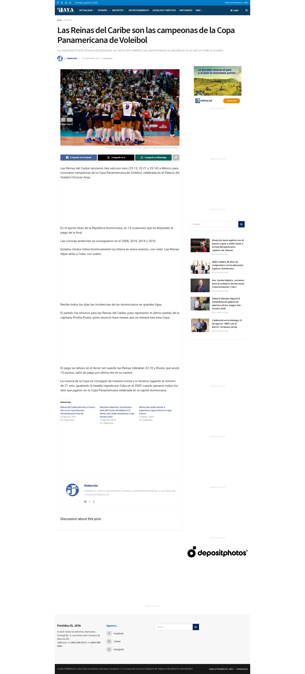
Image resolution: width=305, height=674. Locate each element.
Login (235, 10)
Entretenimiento (139, 10)
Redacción (72, 58)
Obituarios (185, 10)
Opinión (102, 10)
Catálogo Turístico (164, 10)
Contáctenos (242, 669)
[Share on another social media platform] (176, 158)
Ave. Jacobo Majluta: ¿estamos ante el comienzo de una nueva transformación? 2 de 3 (228, 283)
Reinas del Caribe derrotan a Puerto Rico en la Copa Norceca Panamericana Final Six (77, 410)
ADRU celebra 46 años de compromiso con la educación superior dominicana (227, 265)
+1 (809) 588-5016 (77, 642)
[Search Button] (246, 10)
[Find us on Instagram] (66, 3)
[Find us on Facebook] (57, 3)
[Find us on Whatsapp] (70, 3)
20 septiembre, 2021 (91, 58)
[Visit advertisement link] (217, 86)
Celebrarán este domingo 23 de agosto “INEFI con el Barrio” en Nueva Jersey (227, 323)
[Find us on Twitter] (62, 3)
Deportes (117, 10)
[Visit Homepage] (65, 10)
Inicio (59, 20)
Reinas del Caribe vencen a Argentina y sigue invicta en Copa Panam (155, 410)
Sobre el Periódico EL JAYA (236, 3)
